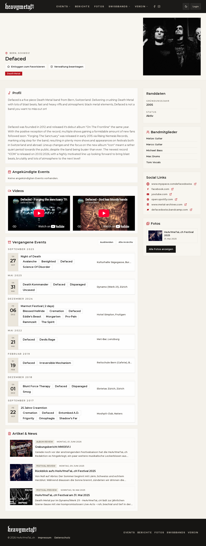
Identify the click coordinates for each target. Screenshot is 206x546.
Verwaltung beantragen (68, 66)
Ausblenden (106, 242)
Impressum (44, 537)
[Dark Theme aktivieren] (186, 6)
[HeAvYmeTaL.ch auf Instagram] (159, 6)
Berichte (82, 6)
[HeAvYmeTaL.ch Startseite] (19, 6)
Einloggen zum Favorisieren (28, 66)
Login (196, 6)
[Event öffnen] (76, 262)
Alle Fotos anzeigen (161, 249)
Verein (140, 6)
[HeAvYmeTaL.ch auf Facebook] (154, 6)
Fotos (99, 6)
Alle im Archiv (126, 242)
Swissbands (118, 6)
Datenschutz (62, 537)
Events (62, 6)
